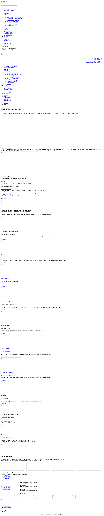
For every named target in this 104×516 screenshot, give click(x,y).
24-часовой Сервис (7, 372)
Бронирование (7, 507)
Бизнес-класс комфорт (12, 16)
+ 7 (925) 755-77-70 (6, 191)
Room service (5, 325)
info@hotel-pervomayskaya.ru (94, 62)
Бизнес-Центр (5, 348)
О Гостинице (7, 506)
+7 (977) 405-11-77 (97, 61)
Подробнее (3, 239)
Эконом (9, 26)
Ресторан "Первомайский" (10, 231)
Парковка (4, 395)
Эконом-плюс (10, 25)
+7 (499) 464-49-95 (97, 59)
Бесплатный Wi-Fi (7, 302)
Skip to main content (6, 1)
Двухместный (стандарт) (13, 20)
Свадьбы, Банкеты (7, 255)
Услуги (5, 511)
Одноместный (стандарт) (13, 21)
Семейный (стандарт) (12, 22)
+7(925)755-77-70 (5, 462)
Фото (5, 510)
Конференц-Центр (6, 278)
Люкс (8, 14)
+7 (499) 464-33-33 (97, 58)
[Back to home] (9, 5)
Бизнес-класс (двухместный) (14, 17)
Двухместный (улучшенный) (14, 18)
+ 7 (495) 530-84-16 (6, 189)
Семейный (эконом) (12, 24)
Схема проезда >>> (7, 49)
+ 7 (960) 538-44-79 (6, 194)
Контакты (6, 508)
